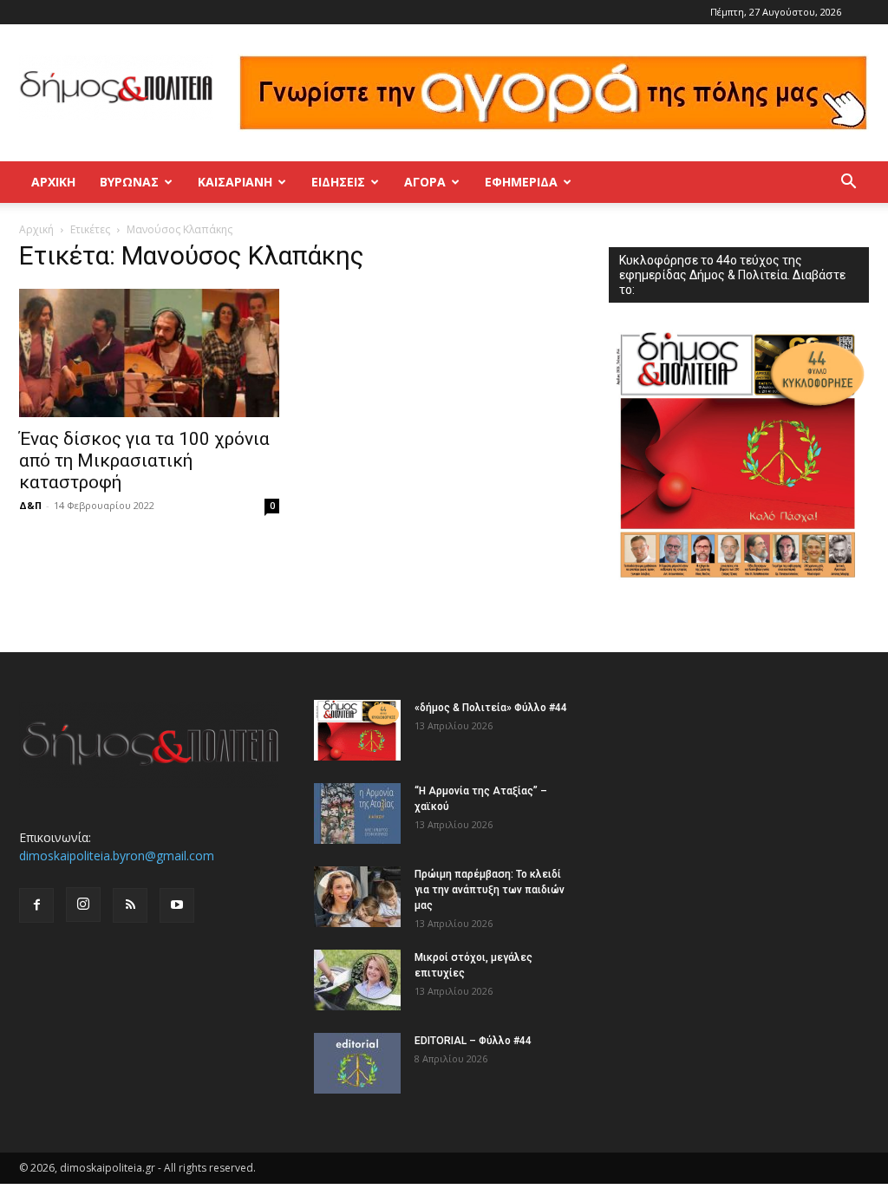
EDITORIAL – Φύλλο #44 (473, 1041)
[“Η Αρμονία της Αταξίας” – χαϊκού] (357, 813)
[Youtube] (177, 905)
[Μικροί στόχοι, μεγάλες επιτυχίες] (357, 980)
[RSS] (130, 905)
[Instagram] (83, 904)
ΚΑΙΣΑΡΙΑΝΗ (235, 181)
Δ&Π (30, 505)
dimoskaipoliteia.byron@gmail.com (116, 855)
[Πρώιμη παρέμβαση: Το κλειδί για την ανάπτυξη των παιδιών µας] (357, 896)
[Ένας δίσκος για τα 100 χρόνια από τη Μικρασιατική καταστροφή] (149, 353)
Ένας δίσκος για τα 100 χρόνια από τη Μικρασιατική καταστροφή (144, 460)
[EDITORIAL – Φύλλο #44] (357, 1063)
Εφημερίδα (521, 181)
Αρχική (53, 181)
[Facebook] (36, 905)
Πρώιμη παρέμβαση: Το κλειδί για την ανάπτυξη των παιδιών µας (490, 889)
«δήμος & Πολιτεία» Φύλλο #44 (491, 708)
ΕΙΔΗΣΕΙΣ (338, 181)
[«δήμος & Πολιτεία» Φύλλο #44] (357, 730)
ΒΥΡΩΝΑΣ (129, 181)
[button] (848, 183)
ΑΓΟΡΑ (425, 181)
